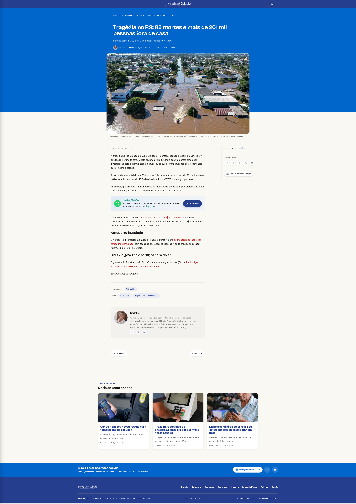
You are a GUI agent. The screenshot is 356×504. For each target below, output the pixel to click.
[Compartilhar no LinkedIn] (233, 163)
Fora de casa (125, 295)
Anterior (120, 353)
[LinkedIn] (144, 332)
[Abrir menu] (83, 3)
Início (115, 15)
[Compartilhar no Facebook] (239, 163)
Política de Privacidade (193, 498)
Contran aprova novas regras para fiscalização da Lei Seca (123, 428)
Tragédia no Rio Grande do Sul (146, 295)
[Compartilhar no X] (245, 163)
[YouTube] (275, 470)
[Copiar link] (252, 163)
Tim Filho (123, 47)
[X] (138, 332)
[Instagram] (132, 332)
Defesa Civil (130, 289)
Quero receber (192, 203)
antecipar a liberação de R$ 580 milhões (161, 217)
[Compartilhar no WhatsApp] (226, 163)
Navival (275, 498)
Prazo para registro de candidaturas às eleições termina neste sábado (177, 430)
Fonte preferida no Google (249, 470)
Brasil (121, 15)
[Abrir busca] (272, 3)
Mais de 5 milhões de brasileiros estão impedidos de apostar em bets (230, 430)
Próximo (195, 353)
